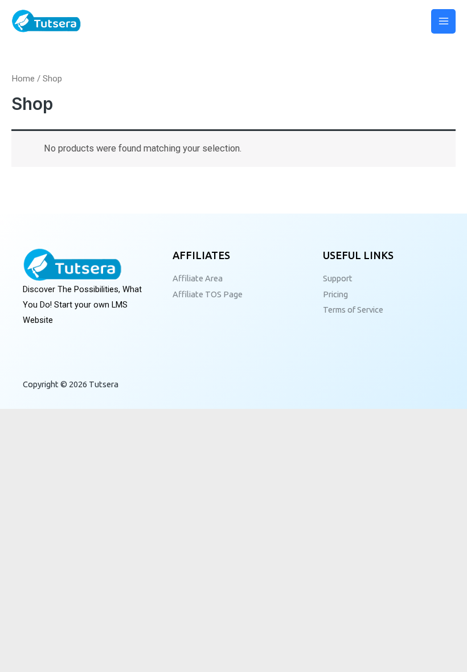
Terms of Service (353, 309)
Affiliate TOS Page (208, 294)
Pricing (335, 294)
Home (23, 78)
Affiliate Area (198, 278)
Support (338, 278)
